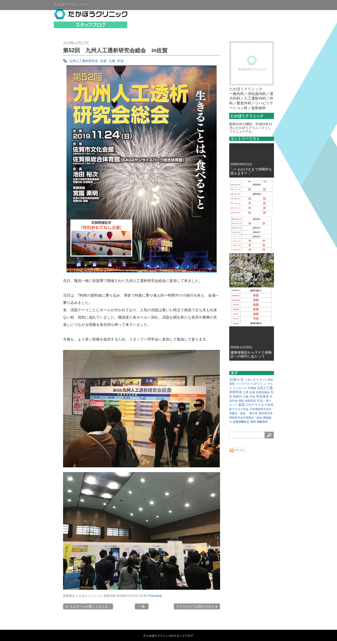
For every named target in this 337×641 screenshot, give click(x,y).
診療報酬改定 (241, 421)
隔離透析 (262, 421)
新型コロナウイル (251, 404)
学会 (120, 61)
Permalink (155, 596)
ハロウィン (258, 383)
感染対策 (250, 400)
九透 (112, 61)
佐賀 (103, 61)
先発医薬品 (263, 392)
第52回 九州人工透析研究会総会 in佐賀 (115, 50)
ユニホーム (240, 388)
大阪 (246, 396)
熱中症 (253, 413)
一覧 (141, 606)
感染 (241, 400)
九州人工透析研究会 (83, 61)
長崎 (253, 421)
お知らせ (236, 379)
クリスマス (242, 383)
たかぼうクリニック (70, 5)
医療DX (237, 396)
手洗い (261, 400)
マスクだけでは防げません (195, 606)
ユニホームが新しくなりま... (90, 606)
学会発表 (262, 396)
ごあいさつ (252, 379)
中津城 (252, 388)
